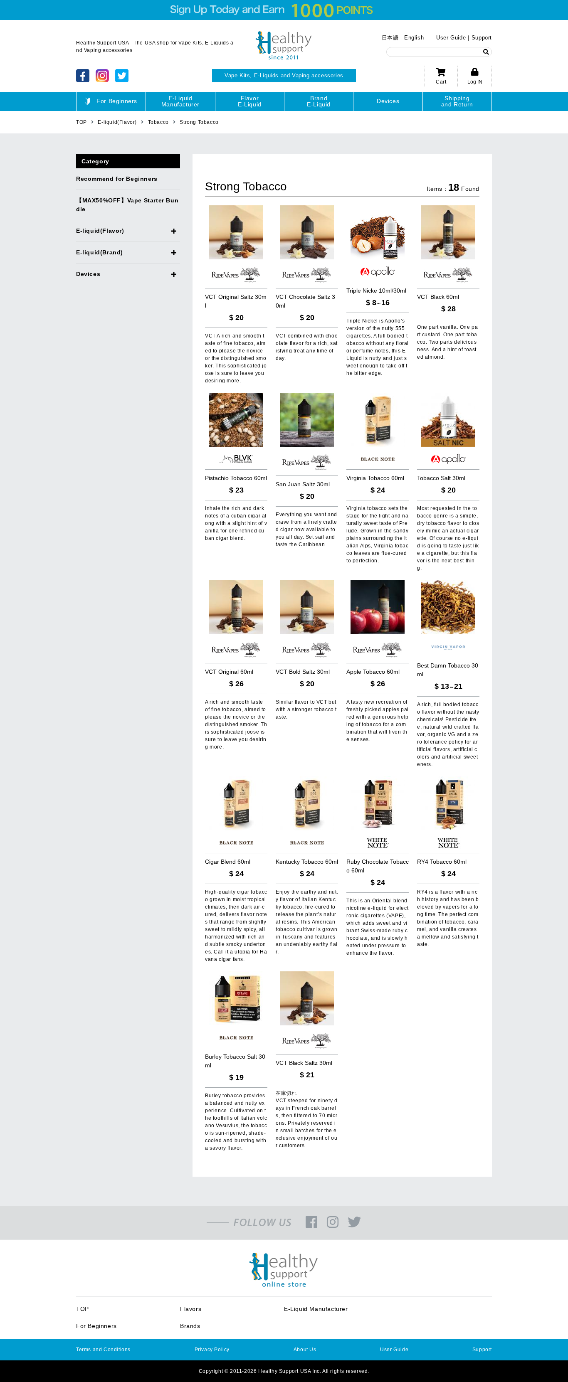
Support (482, 37)
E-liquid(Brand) (99, 252)
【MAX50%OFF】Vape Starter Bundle (127, 204)
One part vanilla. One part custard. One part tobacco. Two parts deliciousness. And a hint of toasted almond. (447, 342)
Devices (388, 101)
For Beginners (116, 101)
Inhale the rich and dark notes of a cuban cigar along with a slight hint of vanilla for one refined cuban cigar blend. (236, 523)
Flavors (190, 1309)
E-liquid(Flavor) (100, 230)
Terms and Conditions (103, 1349)
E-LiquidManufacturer (180, 101)
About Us (305, 1349)
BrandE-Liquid (319, 101)
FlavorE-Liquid (250, 101)
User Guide (451, 37)
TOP (82, 1309)
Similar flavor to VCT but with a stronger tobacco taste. (306, 709)
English (414, 37)
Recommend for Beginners (117, 178)
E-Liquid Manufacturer (316, 1309)
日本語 (390, 37)
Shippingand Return (457, 101)
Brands (190, 1326)
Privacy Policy (212, 1349)
